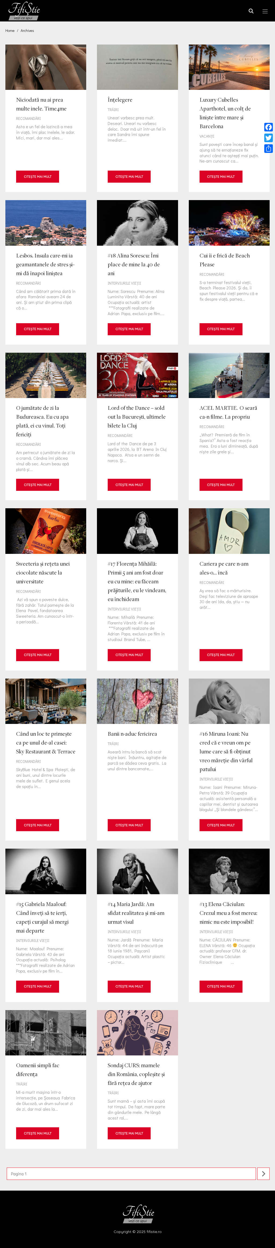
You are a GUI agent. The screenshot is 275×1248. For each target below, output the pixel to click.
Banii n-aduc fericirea (137, 760)
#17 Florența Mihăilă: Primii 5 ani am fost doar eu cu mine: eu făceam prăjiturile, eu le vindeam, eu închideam (137, 589)
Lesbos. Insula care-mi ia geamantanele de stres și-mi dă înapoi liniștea (45, 272)
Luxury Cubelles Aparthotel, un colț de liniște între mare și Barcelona (229, 118)
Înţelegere (137, 118)
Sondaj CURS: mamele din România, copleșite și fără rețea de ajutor (137, 1079)
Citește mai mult (38, 177)
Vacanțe (207, 136)
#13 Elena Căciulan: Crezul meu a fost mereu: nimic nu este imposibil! (229, 925)
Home (10, 30)
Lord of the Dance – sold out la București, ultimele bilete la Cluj (137, 426)
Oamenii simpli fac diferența (45, 1079)
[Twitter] (268, 137)
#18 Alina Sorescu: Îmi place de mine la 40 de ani (137, 272)
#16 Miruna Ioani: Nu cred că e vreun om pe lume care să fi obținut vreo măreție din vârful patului (229, 760)
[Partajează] (268, 148)
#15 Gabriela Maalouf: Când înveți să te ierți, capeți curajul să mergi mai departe (45, 925)
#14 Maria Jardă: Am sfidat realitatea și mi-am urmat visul (137, 925)
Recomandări (28, 118)
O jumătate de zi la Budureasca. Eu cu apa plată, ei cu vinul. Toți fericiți (45, 426)
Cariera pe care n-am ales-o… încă (229, 589)
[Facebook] (268, 127)
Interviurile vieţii (124, 283)
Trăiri (113, 109)
